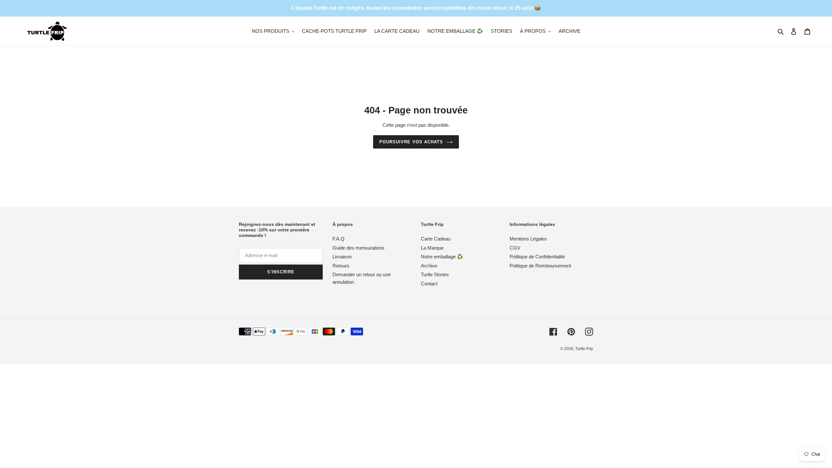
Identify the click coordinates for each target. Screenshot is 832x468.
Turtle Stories (435, 275)
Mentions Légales (528, 239)
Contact (429, 283)
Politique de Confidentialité (537, 257)
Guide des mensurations (358, 248)
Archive (429, 265)
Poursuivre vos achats (411, 141)
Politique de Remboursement (540, 265)
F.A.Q (338, 239)
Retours (340, 265)
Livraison (342, 257)
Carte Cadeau (435, 239)
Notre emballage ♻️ (442, 257)
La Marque (432, 248)
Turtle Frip (584, 349)
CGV (515, 248)
